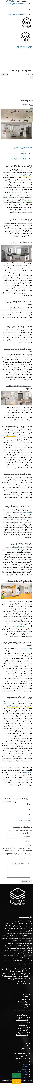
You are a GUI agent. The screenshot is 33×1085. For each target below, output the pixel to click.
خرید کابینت (13, 158)
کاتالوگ (25, 997)
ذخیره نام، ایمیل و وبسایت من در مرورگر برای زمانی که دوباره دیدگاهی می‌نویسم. (17, 849)
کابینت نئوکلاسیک (21, 1035)
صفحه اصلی (23, 992)
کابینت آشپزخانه (22, 1015)
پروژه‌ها (25, 994)
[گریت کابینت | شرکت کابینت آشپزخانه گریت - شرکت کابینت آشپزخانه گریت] (27, 23)
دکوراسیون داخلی (13, 706)
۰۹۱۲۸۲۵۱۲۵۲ (27, 772)
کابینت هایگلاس (22, 1020)
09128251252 (24, 47)
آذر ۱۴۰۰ (23, 153)
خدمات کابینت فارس (22, 147)
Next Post (27, 823)
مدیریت (23, 151)
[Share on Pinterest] (27, 817)
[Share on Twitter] (27, 809)
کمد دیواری (24, 1048)
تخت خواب (24, 1046)
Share (29, 804)
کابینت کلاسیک (22, 1032)
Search (5, 74)
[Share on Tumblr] (27, 814)
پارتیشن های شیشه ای (20, 1053)
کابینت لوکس (27, 648)
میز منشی (24, 1051)
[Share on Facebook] (27, 807)
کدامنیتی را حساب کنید (22, 854)
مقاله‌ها (25, 999)
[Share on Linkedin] (27, 812)
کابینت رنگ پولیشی (18, 626)
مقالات (25, 118)
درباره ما (25, 1004)
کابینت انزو (15, 547)
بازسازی (25, 1043)
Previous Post (24, 820)
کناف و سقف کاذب (21, 1058)
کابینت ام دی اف (22, 1017)
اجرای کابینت (22, 158)
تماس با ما (24, 1007)
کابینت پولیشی (23, 1027)
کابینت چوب (23, 1030)
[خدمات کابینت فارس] (16, 131)
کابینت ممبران (11, 435)
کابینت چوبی (27, 512)
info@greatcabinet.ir (17, 3)
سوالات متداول (22, 1002)
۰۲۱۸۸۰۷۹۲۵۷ (21, 983)
